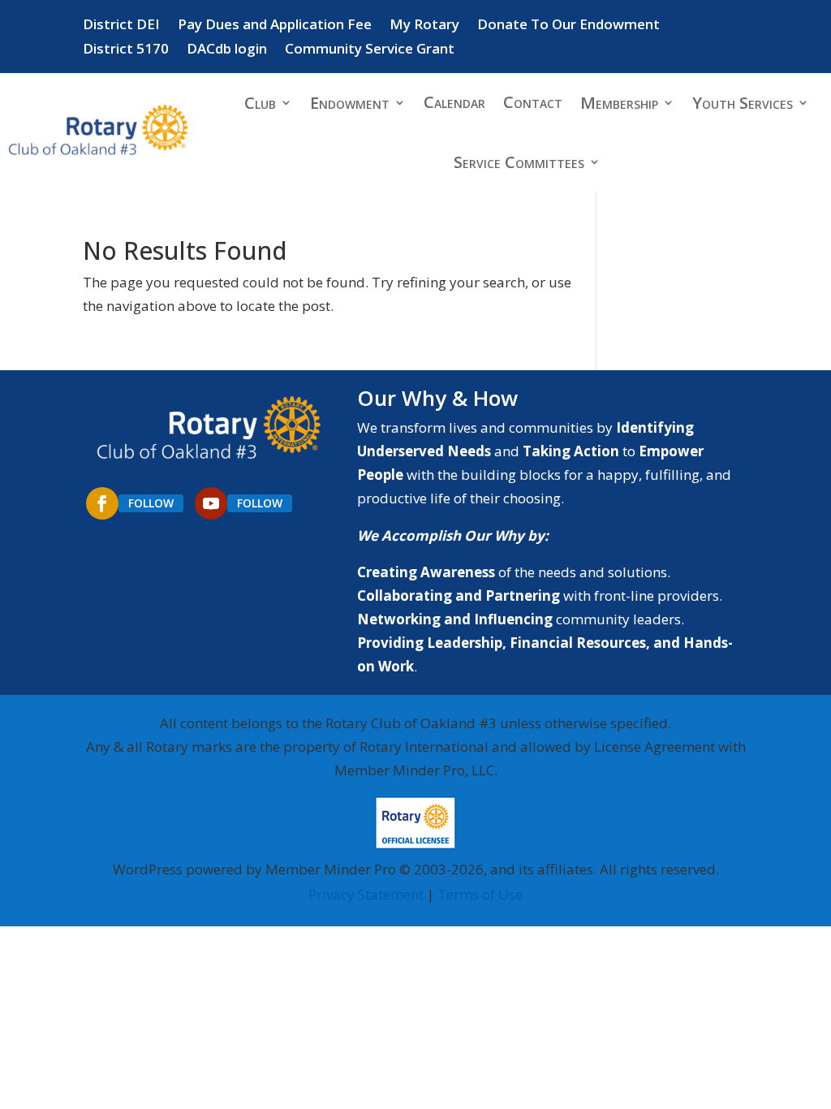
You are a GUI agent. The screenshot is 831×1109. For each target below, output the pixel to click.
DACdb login (227, 50)
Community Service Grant (369, 50)
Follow (151, 503)
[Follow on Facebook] (102, 503)
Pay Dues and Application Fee (275, 26)
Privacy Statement (366, 894)
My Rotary (424, 26)
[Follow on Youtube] (211, 503)
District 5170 (126, 50)
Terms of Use (480, 894)
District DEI (121, 26)
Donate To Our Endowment (568, 26)
